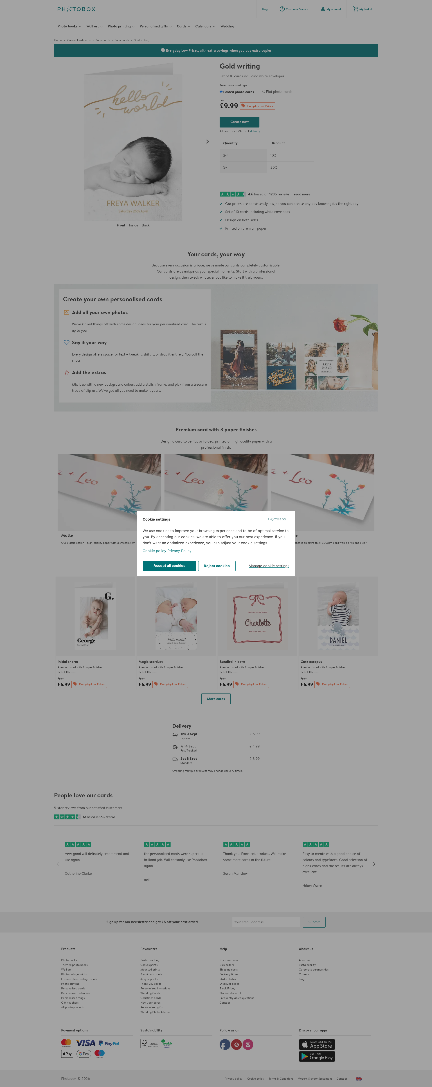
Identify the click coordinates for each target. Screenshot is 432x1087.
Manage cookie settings (269, 566)
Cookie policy (154, 550)
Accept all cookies (169, 565)
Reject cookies (217, 566)
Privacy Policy (179, 550)
